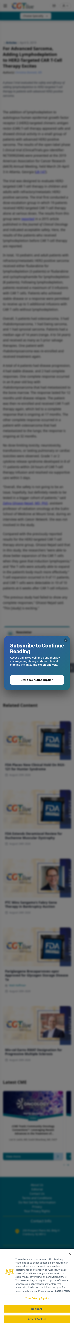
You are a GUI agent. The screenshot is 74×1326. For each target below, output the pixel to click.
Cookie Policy (62, 1291)
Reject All (37, 1308)
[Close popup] (66, 640)
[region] (37, 1287)
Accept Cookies (37, 1319)
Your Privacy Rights (37, 1298)
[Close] (70, 1254)
